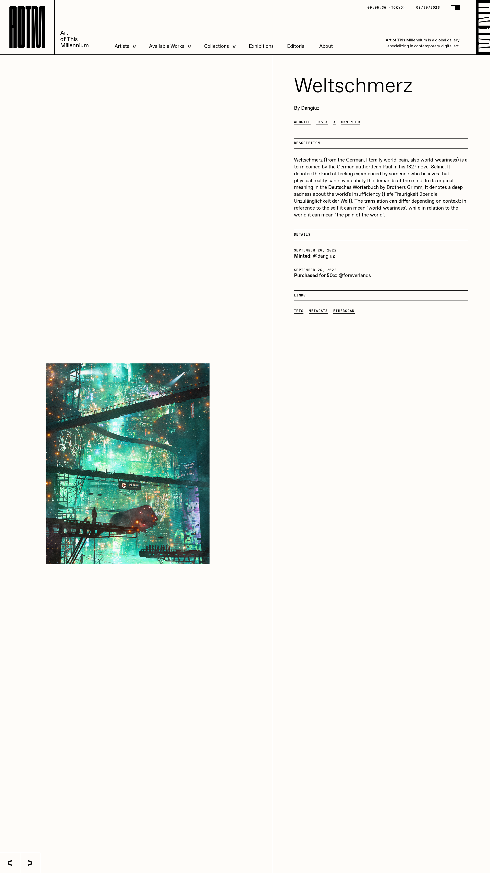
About (326, 46)
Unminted (350, 122)
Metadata (318, 311)
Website (302, 122)
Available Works (166, 46)
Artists (122, 46)
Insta (322, 122)
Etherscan (344, 311)
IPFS (298, 311)
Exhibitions (261, 46)
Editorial (296, 46)
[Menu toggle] (483, 27)
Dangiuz (310, 108)
